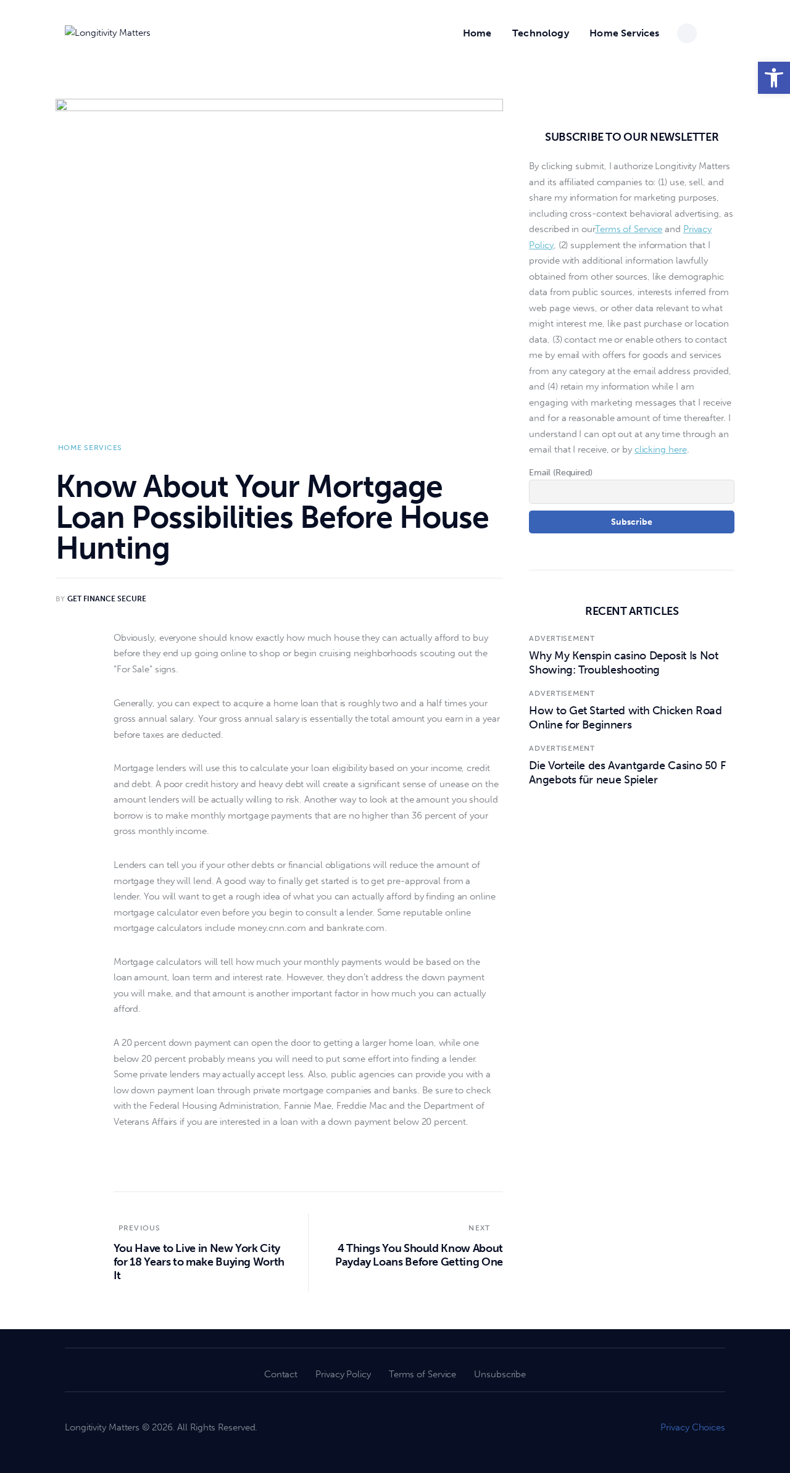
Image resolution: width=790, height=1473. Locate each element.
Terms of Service (628, 229)
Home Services (90, 447)
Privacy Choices (692, 1427)
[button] (774, 78)
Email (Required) (560, 472)
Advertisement (561, 639)
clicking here (660, 450)
